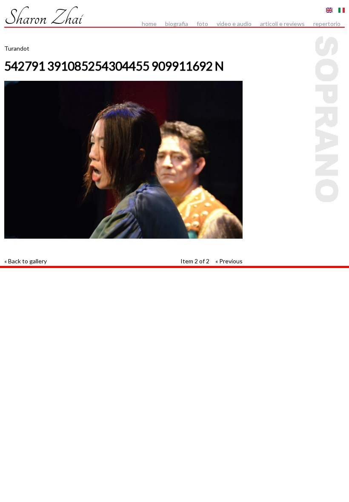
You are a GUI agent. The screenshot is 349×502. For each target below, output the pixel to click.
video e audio (234, 23)
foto (202, 23)
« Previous (229, 261)
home (149, 23)
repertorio (326, 23)
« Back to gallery (25, 261)
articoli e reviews (282, 23)
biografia (176, 23)
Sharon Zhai (43, 18)
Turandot (16, 48)
